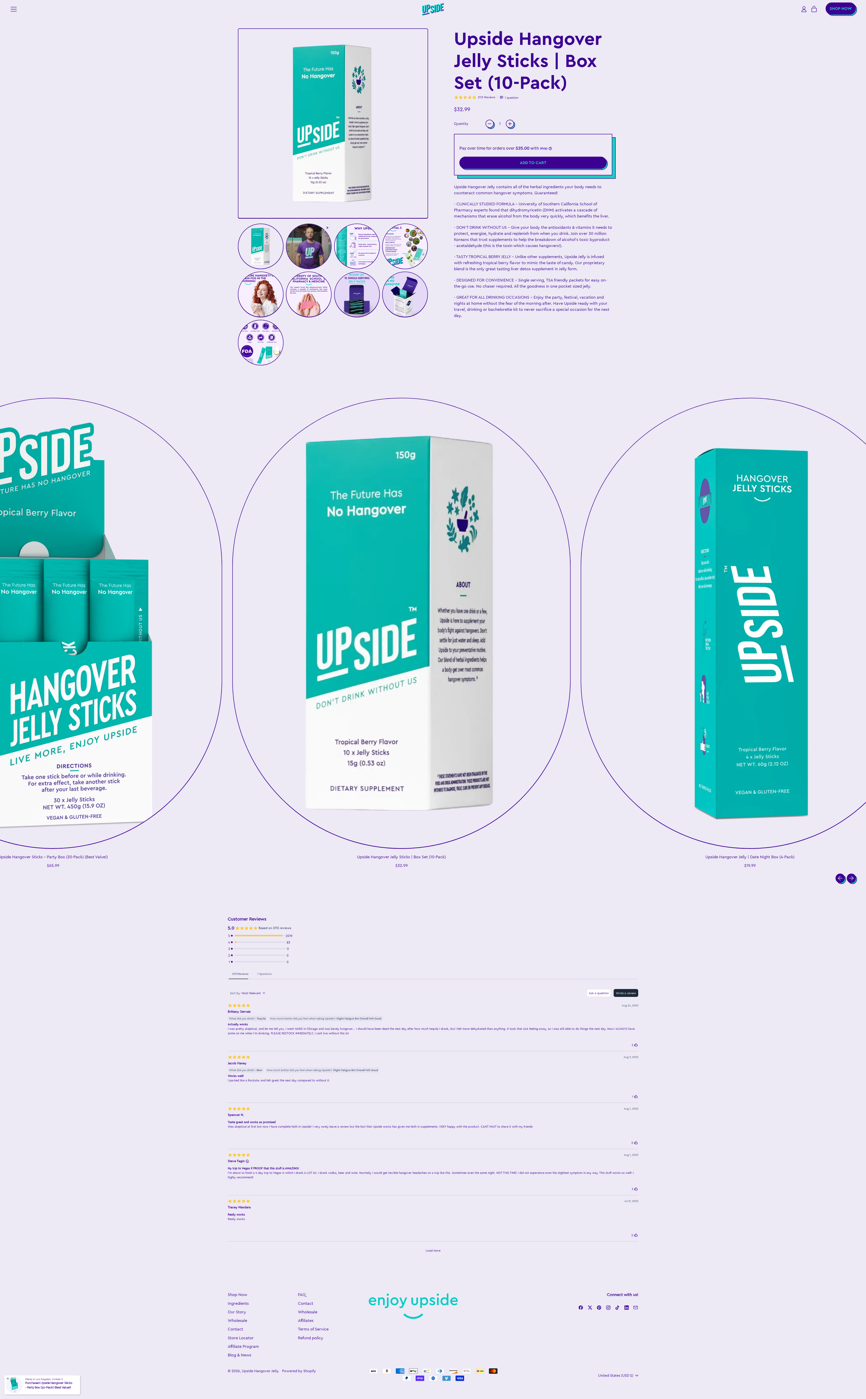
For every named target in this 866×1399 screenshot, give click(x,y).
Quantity (461, 124)
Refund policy (310, 1338)
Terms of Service (313, 1329)
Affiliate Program (243, 1346)
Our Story (237, 1312)
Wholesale (237, 1321)
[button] (260, 246)
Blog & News (239, 1355)
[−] (490, 124)
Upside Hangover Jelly (260, 1371)
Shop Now (237, 1295)
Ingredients (238, 1303)
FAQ (302, 1295)
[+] (510, 124)
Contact (235, 1329)
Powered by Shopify (299, 1371)
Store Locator (241, 1338)
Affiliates (305, 1321)
